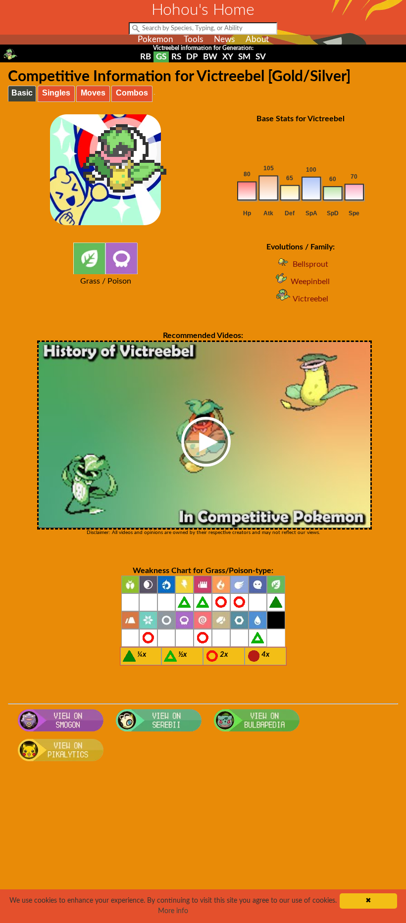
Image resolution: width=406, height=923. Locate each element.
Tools (193, 39)
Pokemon (155, 39)
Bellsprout (310, 264)
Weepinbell (310, 282)
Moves (93, 93)
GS (161, 56)
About (257, 39)
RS (176, 56)
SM (244, 56)
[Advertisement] (203, 845)
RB (145, 56)
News (224, 39)
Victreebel (310, 299)
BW (210, 56)
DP (192, 56)
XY (227, 56)
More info (173, 911)
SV (260, 56)
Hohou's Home (203, 10)
